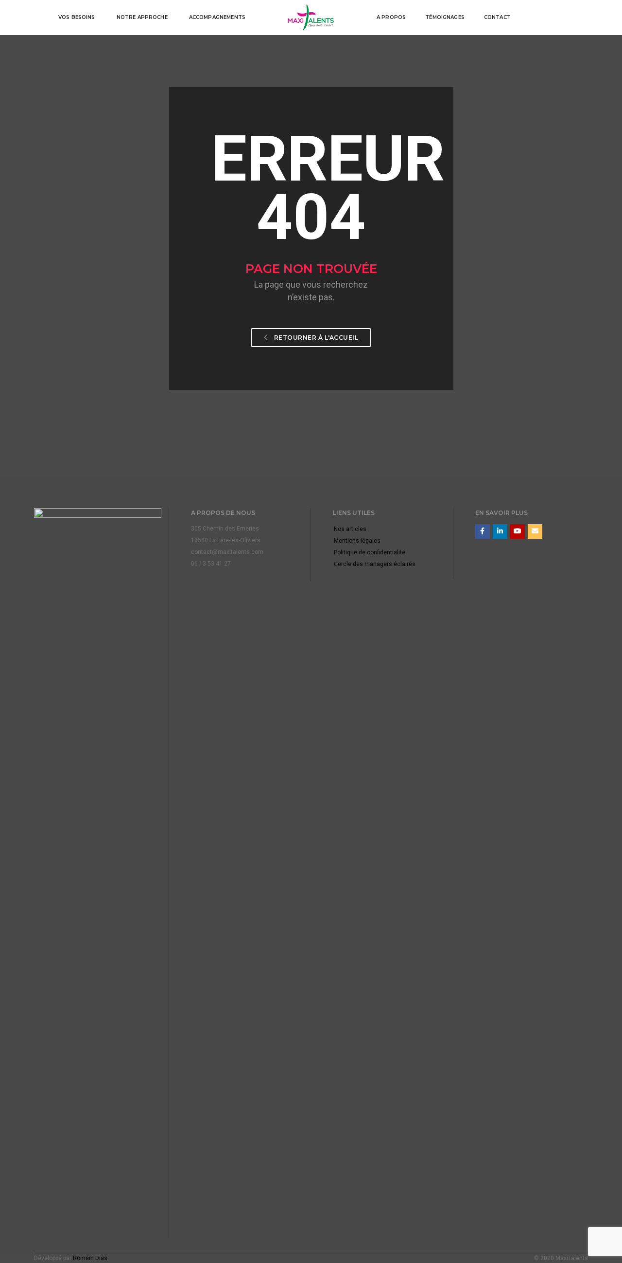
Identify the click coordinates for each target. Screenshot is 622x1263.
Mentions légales (357, 540)
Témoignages (445, 17)
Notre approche (142, 17)
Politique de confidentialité (369, 552)
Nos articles (350, 529)
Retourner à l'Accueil (315, 337)
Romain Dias (90, 1258)
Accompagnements (217, 17)
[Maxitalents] (311, 17)
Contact (497, 17)
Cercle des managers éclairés (374, 564)
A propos (391, 17)
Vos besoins (76, 17)
